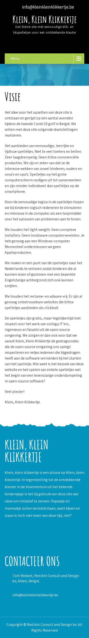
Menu (15, 58)
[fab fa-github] (45, 45)
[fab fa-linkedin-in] (32, 45)
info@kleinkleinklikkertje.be (35, 594)
